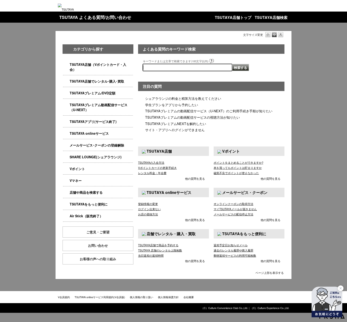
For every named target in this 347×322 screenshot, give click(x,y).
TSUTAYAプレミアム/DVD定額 (92, 93)
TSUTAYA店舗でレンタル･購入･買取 (97, 81)
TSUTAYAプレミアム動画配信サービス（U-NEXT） (98, 107)
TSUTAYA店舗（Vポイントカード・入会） (98, 67)
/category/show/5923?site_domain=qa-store (66, 104)
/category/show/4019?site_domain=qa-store (66, 121)
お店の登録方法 (148, 214)
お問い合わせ (98, 245)
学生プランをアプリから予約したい (171, 104)
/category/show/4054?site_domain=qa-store (66, 81)
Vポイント (77, 168)
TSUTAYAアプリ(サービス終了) (93, 121)
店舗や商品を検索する (86, 192)
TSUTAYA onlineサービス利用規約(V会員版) (100, 297)
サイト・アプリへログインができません (175, 129)
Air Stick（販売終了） (86, 215)
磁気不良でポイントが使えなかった (236, 173)
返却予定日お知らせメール (231, 245)
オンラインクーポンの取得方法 (233, 204)
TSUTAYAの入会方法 (151, 162)
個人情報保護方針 (168, 297)
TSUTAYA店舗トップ (233, 17)
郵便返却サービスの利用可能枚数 (235, 255)
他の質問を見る (195, 178)
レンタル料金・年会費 (152, 173)
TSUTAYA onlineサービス (89, 133)
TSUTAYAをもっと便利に (89, 204)
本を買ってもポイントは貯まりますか (238, 168)
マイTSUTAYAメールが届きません (235, 209)
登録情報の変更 (148, 204)
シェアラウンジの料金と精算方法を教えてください (183, 98)
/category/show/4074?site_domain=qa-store (66, 168)
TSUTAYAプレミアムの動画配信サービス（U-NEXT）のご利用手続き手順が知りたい (208, 110)
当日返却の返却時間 (151, 255)
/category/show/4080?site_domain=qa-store (66, 145)
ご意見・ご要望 (98, 232)
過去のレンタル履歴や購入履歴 (233, 250)
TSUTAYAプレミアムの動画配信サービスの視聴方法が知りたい (192, 117)
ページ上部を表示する (269, 272)
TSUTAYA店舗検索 (271, 17)
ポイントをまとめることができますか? (238, 162)
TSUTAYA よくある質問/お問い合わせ (95, 17)
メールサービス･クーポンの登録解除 (97, 145)
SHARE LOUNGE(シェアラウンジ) (96, 157)
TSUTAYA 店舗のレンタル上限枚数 (160, 250)
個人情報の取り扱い (141, 297)
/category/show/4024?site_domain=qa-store (66, 204)
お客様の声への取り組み (98, 258)
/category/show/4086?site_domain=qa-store (66, 192)
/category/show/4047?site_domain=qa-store (66, 64)
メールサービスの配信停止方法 (233, 214)
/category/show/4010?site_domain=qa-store (66, 133)
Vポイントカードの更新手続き (157, 168)
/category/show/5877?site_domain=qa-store (66, 157)
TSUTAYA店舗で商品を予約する (158, 245)
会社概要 (188, 297)
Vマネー (76, 180)
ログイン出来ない (149, 209)
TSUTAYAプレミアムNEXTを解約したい (175, 123)
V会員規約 (64, 297)
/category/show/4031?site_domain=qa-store (66, 93)
